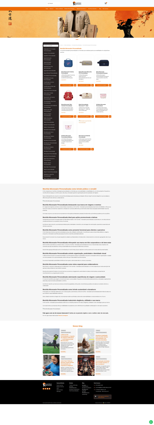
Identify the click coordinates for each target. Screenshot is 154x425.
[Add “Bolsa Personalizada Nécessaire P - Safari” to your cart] (92, 116)
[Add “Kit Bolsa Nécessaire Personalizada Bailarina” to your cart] (75, 149)
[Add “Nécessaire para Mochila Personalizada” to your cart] (92, 149)
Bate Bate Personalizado (50, 167)
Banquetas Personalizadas (50, 153)
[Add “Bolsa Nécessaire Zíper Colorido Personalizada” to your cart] (75, 116)
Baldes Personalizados (49, 124)
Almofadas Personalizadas (50, 75)
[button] (66, 85)
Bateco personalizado (49, 169)
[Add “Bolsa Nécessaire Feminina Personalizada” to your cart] (75, 85)
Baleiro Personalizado (49, 127)
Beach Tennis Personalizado (50, 172)
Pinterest (60, 315)
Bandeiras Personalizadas (50, 140)
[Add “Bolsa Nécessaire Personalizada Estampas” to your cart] (110, 85)
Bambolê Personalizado (49, 129)
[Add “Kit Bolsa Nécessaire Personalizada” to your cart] (110, 116)
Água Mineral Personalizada (50, 73)
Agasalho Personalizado (49, 55)
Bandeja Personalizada (49, 151)
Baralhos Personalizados (50, 156)
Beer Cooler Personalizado (50, 178)
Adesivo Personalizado (49, 53)
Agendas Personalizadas (50, 70)
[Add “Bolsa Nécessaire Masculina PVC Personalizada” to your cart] (92, 85)
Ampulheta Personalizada (50, 90)
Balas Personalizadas (49, 122)
